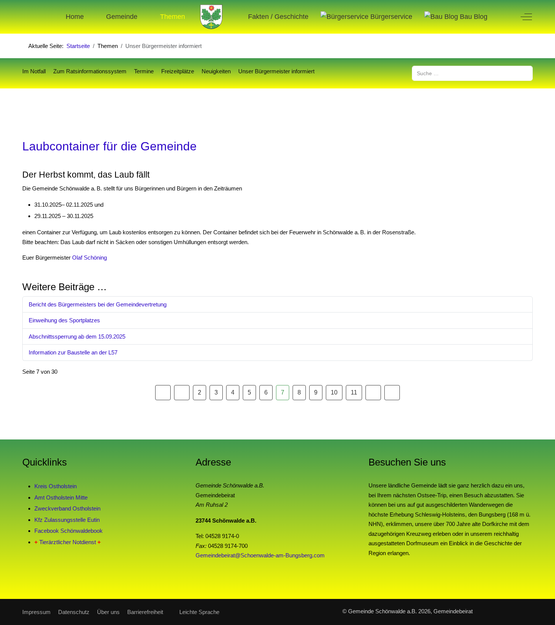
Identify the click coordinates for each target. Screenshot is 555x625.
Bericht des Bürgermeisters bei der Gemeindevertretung (97, 304)
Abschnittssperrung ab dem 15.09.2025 (77, 336)
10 (334, 392)
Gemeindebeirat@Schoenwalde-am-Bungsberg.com (260, 555)
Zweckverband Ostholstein (67, 508)
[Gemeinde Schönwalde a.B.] (211, 17)
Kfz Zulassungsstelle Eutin (67, 520)
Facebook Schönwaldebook (68, 531)
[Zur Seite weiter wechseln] (373, 392)
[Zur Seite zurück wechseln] (182, 392)
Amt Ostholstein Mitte (61, 497)
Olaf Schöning (89, 257)
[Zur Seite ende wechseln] (392, 392)
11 (354, 392)
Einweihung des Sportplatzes (64, 320)
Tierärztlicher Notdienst (67, 542)
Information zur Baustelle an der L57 (73, 352)
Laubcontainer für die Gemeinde (109, 146)
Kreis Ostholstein (55, 486)
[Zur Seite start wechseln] (163, 392)
